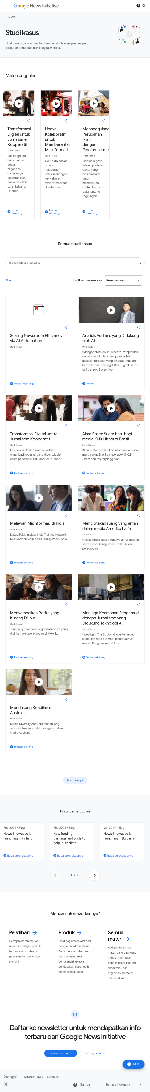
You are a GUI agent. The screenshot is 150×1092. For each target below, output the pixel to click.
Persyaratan (52, 1076)
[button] (123, 280)
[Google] (10, 1077)
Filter (8, 280)
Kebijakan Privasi (33, 1076)
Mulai (133, 1064)
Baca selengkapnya (19, 856)
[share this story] (28, 120)
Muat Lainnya (75, 780)
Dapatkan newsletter (61, 1053)
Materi (12, 17)
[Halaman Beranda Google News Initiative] (36, 5)
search (144, 6)
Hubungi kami (93, 1053)
